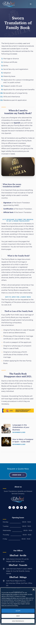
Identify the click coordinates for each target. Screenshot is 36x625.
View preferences (18, 621)
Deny (18, 616)
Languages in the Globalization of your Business (20, 427)
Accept (18, 611)
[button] (34, 589)
